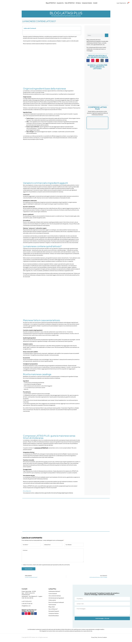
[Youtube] (97, 60)
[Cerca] (106, 35)
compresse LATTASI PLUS (41, 448)
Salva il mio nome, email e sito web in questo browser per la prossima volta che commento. (46, 564)
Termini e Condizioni (102, 637)
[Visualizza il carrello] (127, 3)
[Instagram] (92, 60)
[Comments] (106, 60)
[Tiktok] (102, 60)
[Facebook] (88, 60)
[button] (79, 28)
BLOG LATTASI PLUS (66, 13)
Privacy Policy (94, 637)
